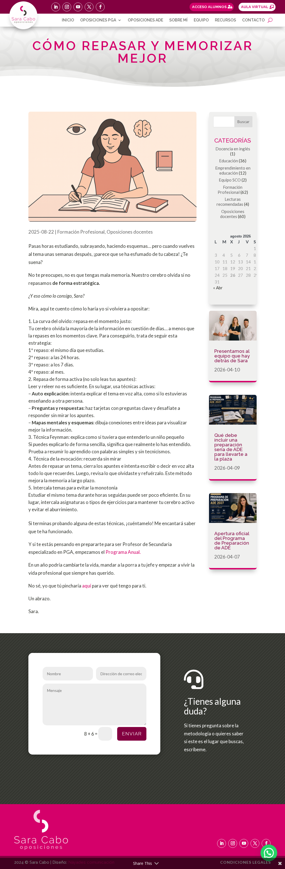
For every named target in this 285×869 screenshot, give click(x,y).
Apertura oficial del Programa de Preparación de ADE (231, 540)
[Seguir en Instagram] (66, 7)
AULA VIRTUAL (254, 7)
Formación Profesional (81, 232)
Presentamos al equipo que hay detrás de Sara (232, 355)
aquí (87, 586)
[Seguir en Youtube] (77, 7)
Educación (228, 160)
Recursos (225, 20)
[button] (269, 852)
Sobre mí (178, 20)
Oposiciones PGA (98, 20)
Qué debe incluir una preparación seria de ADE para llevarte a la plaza (230, 447)
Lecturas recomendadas (230, 202)
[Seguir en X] (89, 7)
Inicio (68, 20)
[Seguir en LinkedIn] (55, 7)
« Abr (218, 287)
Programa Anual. (123, 552)
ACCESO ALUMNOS (209, 7)
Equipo (201, 20)
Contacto (253, 20)
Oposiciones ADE (145, 20)
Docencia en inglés (232, 148)
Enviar (132, 733)
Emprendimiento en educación (232, 170)
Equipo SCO (230, 179)
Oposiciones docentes (130, 232)
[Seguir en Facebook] (100, 7)
